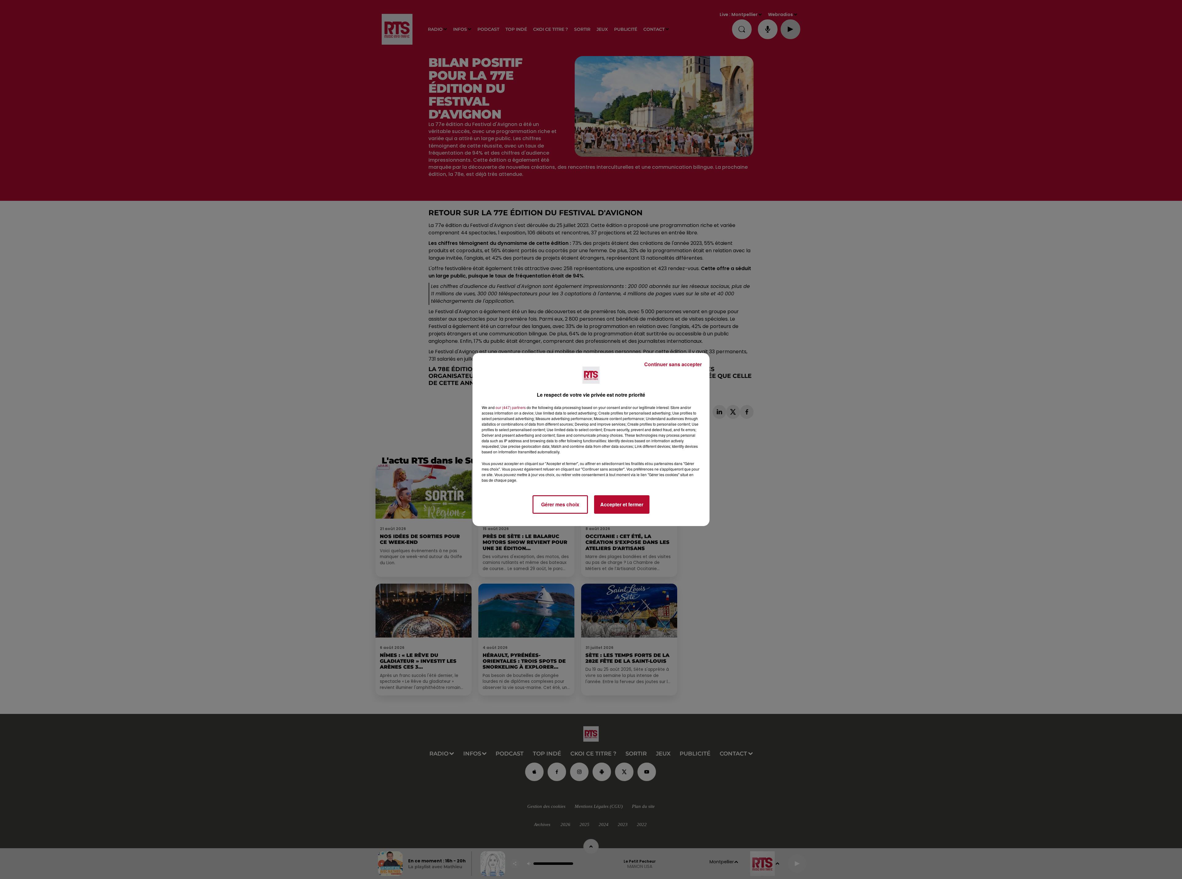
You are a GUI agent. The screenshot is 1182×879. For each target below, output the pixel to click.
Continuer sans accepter (673, 364)
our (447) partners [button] (511, 407)
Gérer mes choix (560, 504)
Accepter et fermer (621, 504)
